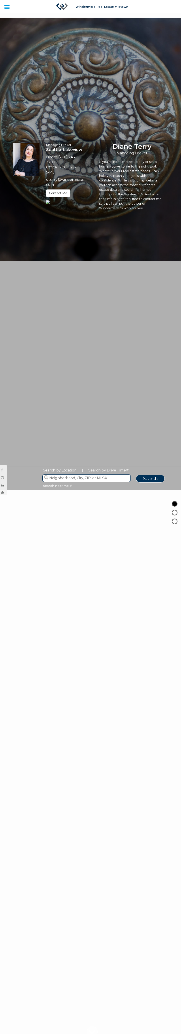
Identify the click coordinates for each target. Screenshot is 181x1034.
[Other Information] (174, 521)
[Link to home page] (62, 9)
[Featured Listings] (174, 512)
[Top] (174, 504)
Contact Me (58, 193)
